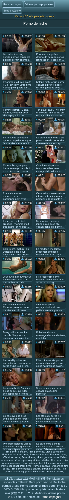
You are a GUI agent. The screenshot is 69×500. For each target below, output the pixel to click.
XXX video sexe (11, 457)
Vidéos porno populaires (39, 4)
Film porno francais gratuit (25, 468)
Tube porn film (51, 485)
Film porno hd (36, 451)
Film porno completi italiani (37, 489)
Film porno (11, 451)
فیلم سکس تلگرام (16, 478)
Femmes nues (58, 454)
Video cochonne (55, 451)
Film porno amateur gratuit (48, 471)
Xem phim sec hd (40, 482)
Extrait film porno (50, 468)
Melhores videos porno (49, 493)
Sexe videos (28, 457)
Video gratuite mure (48, 457)
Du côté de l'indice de (26, 497)
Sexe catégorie (12, 10)
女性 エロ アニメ (22, 493)
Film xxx (22, 451)
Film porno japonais (55, 463)
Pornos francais (41, 465)
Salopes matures (39, 454)
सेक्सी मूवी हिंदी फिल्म (40, 478)
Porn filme (25, 465)
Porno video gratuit (32, 463)
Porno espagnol (12, 4)
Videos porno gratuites (27, 460)
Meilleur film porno (52, 460)
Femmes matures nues (15, 454)
